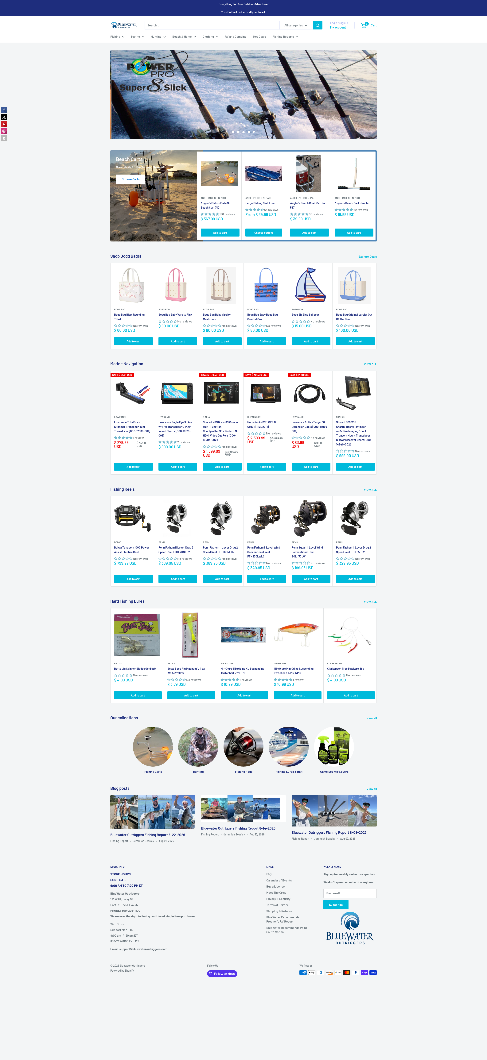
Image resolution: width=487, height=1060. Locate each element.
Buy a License (275, 886)
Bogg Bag (119, 309)
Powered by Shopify (122, 970)
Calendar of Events (279, 880)
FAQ (268, 874)
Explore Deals (368, 256)
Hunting (156, 36)
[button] (210, 214)
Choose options (263, 232)
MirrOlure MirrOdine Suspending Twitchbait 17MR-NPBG (294, 671)
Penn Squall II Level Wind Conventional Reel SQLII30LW (307, 552)
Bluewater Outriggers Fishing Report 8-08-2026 (329, 832)
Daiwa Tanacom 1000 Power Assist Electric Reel (131, 550)
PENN (161, 542)
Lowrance (120, 417)
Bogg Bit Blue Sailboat (305, 314)
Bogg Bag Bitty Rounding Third (129, 317)
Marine (135, 36)
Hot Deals (259, 36)
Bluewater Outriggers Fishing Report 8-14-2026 (238, 828)
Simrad (207, 417)
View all (372, 718)
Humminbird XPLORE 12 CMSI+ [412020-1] (261, 424)
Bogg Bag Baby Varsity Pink (175, 314)
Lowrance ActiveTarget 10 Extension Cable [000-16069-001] (310, 427)
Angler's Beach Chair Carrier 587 (307, 205)
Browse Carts (131, 179)
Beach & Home (182, 36)
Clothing (208, 36)
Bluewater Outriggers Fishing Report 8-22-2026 (147, 834)
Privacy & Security (278, 898)
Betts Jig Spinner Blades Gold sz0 (135, 668)
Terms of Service (277, 905)
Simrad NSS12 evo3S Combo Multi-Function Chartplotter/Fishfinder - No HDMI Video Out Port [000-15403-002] (220, 431)
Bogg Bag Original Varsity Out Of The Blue (354, 317)
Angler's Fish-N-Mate (214, 197)
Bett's (118, 663)
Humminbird (254, 417)
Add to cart (220, 232)
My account (338, 27)
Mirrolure (227, 663)
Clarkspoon (334, 663)
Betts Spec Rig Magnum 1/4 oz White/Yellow (186, 671)
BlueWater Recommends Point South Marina (286, 930)
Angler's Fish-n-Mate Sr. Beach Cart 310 (216, 205)
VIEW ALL (370, 364)
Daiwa (117, 542)
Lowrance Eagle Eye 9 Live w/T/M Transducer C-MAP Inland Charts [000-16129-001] (175, 429)
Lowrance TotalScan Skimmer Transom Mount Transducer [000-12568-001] (132, 427)
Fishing (115, 36)
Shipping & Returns (279, 911)
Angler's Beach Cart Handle (351, 203)
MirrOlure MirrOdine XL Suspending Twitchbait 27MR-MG (242, 671)
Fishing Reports (283, 36)
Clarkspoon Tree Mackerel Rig (345, 668)
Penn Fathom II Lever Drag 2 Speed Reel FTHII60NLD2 (220, 550)
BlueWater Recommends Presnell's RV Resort (282, 919)
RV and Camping (236, 36)
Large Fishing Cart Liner (260, 203)
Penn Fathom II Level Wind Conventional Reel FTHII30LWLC (263, 552)
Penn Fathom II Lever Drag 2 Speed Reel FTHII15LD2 (353, 550)
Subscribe (336, 904)
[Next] (375, 196)
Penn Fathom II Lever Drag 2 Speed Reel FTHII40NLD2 (175, 550)
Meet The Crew (276, 892)
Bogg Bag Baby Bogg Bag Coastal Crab (262, 317)
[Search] (317, 25)
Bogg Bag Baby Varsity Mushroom (217, 317)
